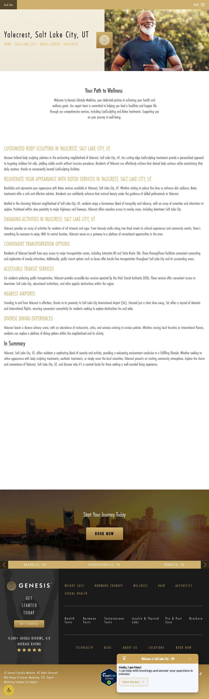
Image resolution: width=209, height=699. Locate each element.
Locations (157, 647)
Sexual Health (76, 593)
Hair (161, 585)
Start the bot (131, 682)
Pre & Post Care (174, 620)
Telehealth (84, 647)
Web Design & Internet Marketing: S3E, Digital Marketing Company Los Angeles (29, 679)
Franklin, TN (174, 564)
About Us (130, 647)
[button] (8, 690)
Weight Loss (74, 585)
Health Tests (70, 620)
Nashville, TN (35, 564)
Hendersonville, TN (104, 564)
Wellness (140, 585)
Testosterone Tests (114, 620)
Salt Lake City (26, 44)
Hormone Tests (89, 620)
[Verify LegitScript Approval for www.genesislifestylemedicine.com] (109, 677)
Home (8, 44)
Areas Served (50, 44)
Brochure (196, 619)
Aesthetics (184, 585)
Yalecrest (71, 44)
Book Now (8, 5)
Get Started (29, 624)
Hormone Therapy (108, 585)
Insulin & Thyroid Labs (145, 620)
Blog (108, 647)
